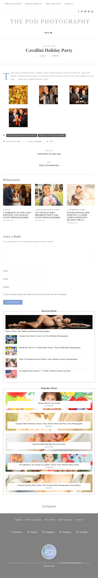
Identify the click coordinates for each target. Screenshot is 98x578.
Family (57, 210)
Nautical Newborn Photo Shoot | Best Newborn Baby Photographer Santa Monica (49, 485)
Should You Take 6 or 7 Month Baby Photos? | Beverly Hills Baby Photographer (50, 348)
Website (6, 287)
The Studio (50, 520)
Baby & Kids (41, 210)
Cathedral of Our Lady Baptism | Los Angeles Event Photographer (17, 215)
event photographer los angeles (22, 135)
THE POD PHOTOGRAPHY (71, 563)
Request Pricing (34, 4)
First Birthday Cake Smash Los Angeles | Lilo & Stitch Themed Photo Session (49, 465)
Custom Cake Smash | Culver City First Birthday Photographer (43, 336)
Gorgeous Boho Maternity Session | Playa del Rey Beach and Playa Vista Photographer (49, 424)
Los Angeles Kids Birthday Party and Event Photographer (47, 215)
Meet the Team (65, 520)
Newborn (49, 488)
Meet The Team (53, 4)
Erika (43, 56)
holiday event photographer (51, 135)
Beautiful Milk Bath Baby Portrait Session (49, 444)
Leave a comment (34, 141)
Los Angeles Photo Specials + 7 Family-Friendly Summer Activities (44, 371)
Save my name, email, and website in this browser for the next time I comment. (36, 294)
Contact (68, 4)
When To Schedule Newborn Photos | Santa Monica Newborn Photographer (48, 359)
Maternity (49, 426)
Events (55, 56)
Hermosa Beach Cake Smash (49, 403)
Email (6, 279)
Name (5, 271)
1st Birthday (73, 210)
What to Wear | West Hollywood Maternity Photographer (27, 331)
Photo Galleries (13, 4)
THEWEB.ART (49, 566)
